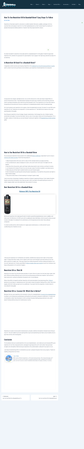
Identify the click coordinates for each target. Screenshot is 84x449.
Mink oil (51, 280)
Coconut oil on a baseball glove (48, 294)
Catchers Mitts (56, 4)
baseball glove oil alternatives (48, 118)
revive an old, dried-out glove (11, 157)
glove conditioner (36, 155)
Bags (49, 4)
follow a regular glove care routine (34, 263)
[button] (33, 4)
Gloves (37, 4)
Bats (31, 4)
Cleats (43, 4)
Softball (73, 4)
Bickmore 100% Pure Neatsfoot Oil (29, 191)
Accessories (66, 4)
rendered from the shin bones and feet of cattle (43, 66)
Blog (79, 4)
